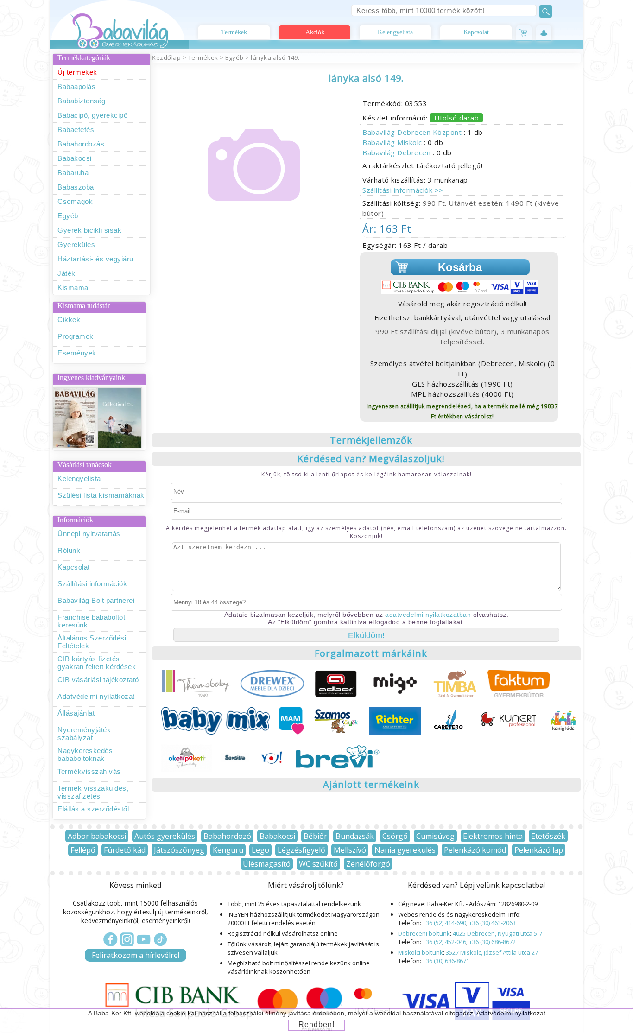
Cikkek (68, 319)
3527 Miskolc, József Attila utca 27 (492, 952)
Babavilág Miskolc (393, 142)
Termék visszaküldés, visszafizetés (92, 792)
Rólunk (68, 550)
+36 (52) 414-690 (444, 923)
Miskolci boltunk (420, 952)
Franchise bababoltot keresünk (91, 621)
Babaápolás (76, 86)
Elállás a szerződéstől (93, 809)
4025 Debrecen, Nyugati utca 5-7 (497, 933)
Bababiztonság (81, 101)
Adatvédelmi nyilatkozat (96, 696)
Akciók (314, 32)
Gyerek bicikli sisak (89, 230)
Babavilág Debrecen (397, 152)
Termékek (234, 32)
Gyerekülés (76, 244)
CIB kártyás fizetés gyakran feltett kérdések (96, 663)
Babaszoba (75, 187)
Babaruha (73, 173)
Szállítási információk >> (402, 190)
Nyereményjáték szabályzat (84, 733)
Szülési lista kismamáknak (101, 495)
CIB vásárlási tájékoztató (98, 680)
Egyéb (67, 216)
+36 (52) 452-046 (444, 942)
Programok (75, 336)
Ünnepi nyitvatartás (88, 534)
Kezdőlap (166, 57)
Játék (66, 273)
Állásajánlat (76, 713)
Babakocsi (74, 158)
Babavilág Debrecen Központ (413, 132)
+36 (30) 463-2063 (492, 923)
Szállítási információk (92, 584)
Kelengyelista (395, 32)
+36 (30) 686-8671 (446, 961)
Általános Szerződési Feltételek (91, 642)
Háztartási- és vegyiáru (95, 259)
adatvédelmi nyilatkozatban (428, 614)
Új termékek (77, 72)
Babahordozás (80, 144)
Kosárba (460, 267)
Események (76, 353)
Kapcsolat (476, 32)
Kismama (73, 288)
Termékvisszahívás (89, 771)
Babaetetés (75, 129)
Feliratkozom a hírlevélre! (135, 955)
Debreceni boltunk (424, 933)
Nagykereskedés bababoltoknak (85, 754)
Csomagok (75, 201)
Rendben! (316, 1024)
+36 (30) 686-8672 (492, 942)
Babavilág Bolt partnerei (95, 600)
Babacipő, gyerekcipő (92, 115)
